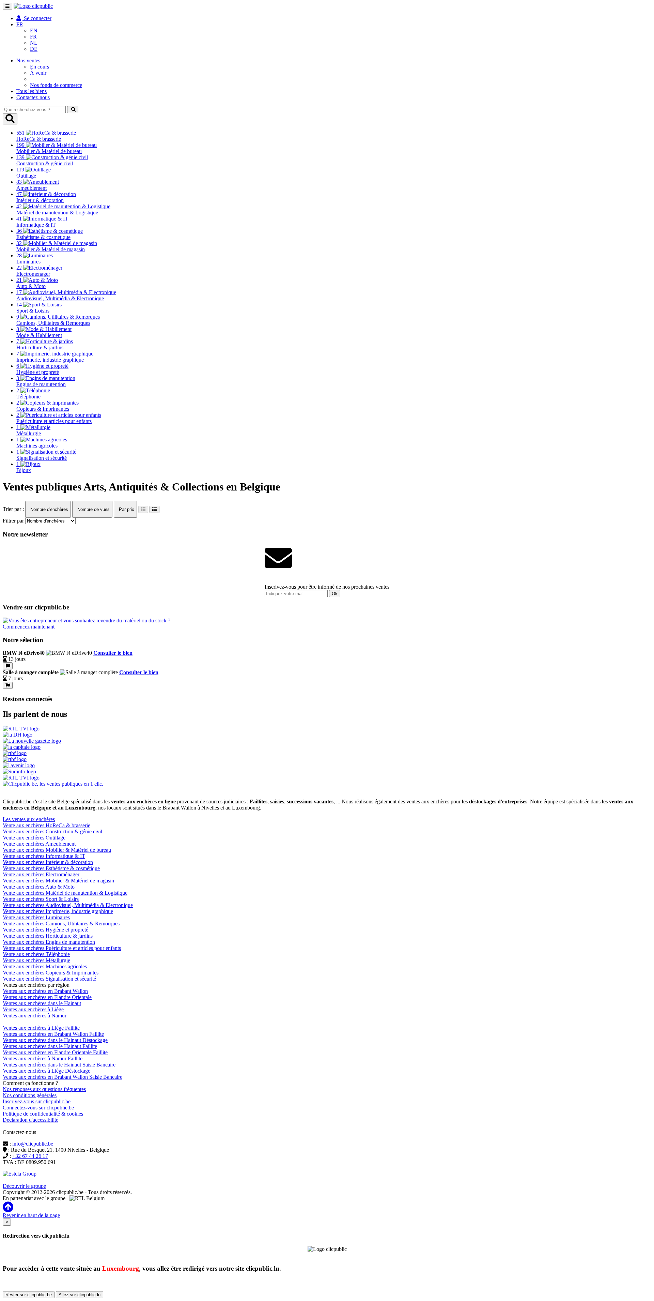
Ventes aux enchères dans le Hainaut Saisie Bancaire (59, 1065)
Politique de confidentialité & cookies (43, 1114)
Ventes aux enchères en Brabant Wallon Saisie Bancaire (62, 1077)
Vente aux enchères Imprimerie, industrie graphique (58, 911)
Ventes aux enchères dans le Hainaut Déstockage (55, 1040)
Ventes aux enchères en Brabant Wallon (45, 991)
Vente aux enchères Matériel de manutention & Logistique (65, 893)
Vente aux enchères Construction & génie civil (52, 831)
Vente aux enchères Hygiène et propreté (45, 930)
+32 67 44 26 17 (30, 1156)
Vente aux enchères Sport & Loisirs (41, 899)
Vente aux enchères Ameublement (39, 844)
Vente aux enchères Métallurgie (36, 960)
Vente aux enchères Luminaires (36, 917)
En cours (39, 67)
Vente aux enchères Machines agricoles (45, 966)
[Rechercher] (72, 109)
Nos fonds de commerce (56, 85)
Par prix (126, 509)
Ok (335, 593)
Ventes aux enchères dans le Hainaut (42, 1003)
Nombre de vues (93, 509)
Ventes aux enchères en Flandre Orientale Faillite (55, 1052)
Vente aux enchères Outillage (34, 838)
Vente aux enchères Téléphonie (36, 954)
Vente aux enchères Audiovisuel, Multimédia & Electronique (68, 905)
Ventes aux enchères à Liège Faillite (41, 1028)
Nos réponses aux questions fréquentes (44, 1089)
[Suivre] (8, 665)
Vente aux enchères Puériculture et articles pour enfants (62, 948)
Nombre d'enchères (48, 509)
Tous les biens (31, 91)
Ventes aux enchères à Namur (34, 1015)
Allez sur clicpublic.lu (79, 1294)
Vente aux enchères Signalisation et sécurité (49, 979)
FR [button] (19, 24)
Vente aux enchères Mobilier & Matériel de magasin (58, 880)
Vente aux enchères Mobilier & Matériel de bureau (57, 850)
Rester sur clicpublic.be (28, 1294)
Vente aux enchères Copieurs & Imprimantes (50, 972)
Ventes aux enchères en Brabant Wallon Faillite (53, 1034)
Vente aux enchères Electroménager (41, 874)
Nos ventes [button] (28, 60)
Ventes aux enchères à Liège (33, 1009)
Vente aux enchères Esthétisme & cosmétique (51, 868)
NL (33, 43)
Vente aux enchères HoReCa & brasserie (46, 825)
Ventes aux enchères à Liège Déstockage (46, 1071)
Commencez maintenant (28, 627)
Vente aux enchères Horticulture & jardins (48, 936)
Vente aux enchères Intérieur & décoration (48, 862)
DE (33, 49)
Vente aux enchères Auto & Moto (39, 887)
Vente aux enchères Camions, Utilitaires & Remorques (61, 923)
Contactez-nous (33, 97)
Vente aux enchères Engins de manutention (49, 942)
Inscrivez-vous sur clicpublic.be (37, 1101)
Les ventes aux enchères (29, 819)
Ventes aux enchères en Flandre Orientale (47, 997)
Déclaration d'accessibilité (30, 1120)
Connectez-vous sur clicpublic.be (38, 1107)
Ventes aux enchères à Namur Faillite (42, 1058)
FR (33, 37)
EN (33, 30)
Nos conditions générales (30, 1095)
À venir (38, 73)
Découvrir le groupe (24, 1186)
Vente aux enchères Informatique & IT (44, 856)
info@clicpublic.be (32, 1144)
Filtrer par (13, 521)
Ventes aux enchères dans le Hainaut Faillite (50, 1046)
